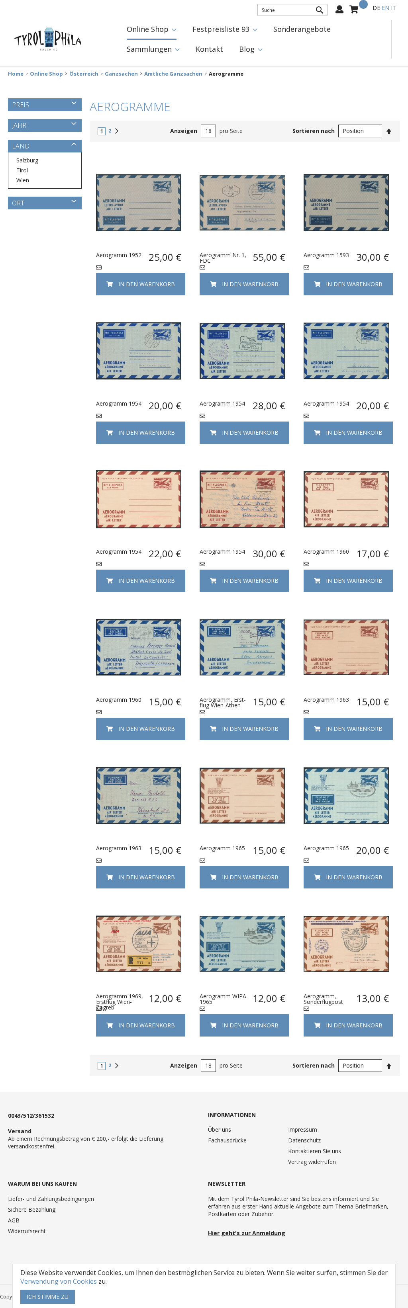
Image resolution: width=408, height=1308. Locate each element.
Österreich (83, 73)
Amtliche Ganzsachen (173, 73)
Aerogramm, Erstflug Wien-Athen (223, 702)
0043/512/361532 (31, 1115)
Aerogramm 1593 (326, 255)
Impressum (302, 1129)
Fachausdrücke (227, 1140)
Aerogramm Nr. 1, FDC (223, 257)
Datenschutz (304, 1140)
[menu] (255, 39)
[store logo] (48, 39)
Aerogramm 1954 (118, 403)
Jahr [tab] (19, 125)
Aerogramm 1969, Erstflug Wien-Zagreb (119, 1001)
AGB (14, 1220)
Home (16, 73)
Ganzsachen (121, 73)
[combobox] (292, 10)
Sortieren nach (313, 131)
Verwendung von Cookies (58, 1281)
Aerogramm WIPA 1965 (223, 998)
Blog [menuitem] (247, 49)
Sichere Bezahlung (31, 1209)
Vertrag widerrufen (312, 1161)
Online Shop (46, 73)
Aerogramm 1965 (222, 848)
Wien (22, 180)
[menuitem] (152, 30)
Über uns (219, 1129)
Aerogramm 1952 (118, 255)
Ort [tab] (18, 203)
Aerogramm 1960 (326, 551)
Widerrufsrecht (27, 1231)
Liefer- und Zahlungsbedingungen (51, 1199)
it (393, 8)
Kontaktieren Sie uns (314, 1151)
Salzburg (27, 160)
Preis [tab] (20, 104)
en (385, 8)
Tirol (22, 170)
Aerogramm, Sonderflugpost (323, 998)
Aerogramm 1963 (326, 699)
